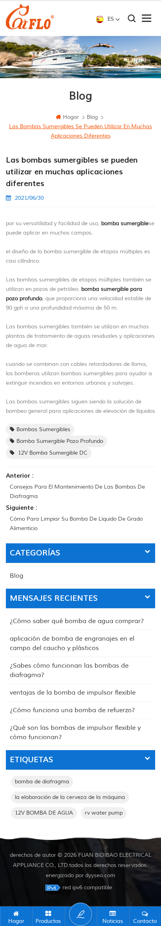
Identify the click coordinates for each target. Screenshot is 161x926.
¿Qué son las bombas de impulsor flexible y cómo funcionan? (75, 732)
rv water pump (104, 813)
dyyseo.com (100, 875)
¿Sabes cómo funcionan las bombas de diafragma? (69, 670)
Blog (16, 576)
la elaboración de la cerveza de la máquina (70, 797)
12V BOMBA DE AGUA (44, 813)
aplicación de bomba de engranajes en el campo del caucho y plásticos (72, 643)
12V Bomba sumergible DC (52, 453)
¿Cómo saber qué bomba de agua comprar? (77, 621)
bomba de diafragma (42, 781)
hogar (71, 117)
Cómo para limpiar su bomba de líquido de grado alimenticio (76, 524)
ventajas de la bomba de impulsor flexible (73, 693)
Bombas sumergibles (43, 429)
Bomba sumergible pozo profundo (59, 441)
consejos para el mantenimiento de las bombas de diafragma (77, 492)
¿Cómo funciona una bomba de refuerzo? (72, 710)
